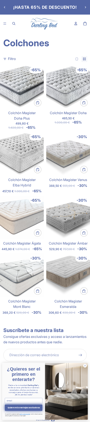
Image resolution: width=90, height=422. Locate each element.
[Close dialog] (85, 366)
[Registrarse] (80, 355)
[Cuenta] (75, 23)
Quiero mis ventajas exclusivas (24, 407)
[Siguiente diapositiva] (85, 7)
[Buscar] (13, 23)
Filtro (12, 59)
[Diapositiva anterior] (4, 7)
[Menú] (5, 23)
